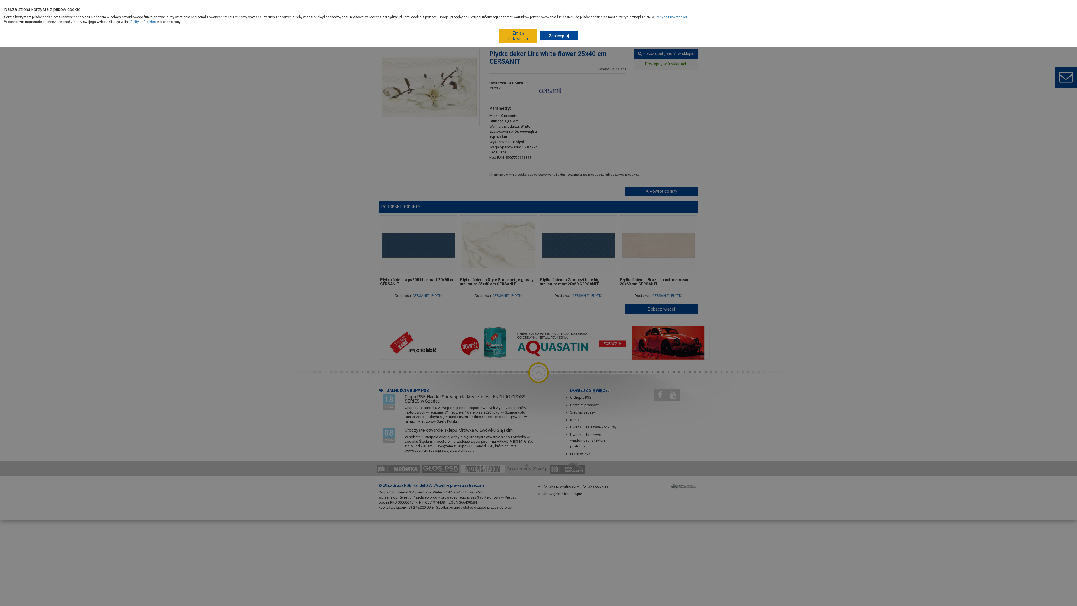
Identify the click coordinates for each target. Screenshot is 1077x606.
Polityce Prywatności (671, 17)
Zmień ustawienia (518, 36)
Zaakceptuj (559, 36)
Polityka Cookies (143, 22)
